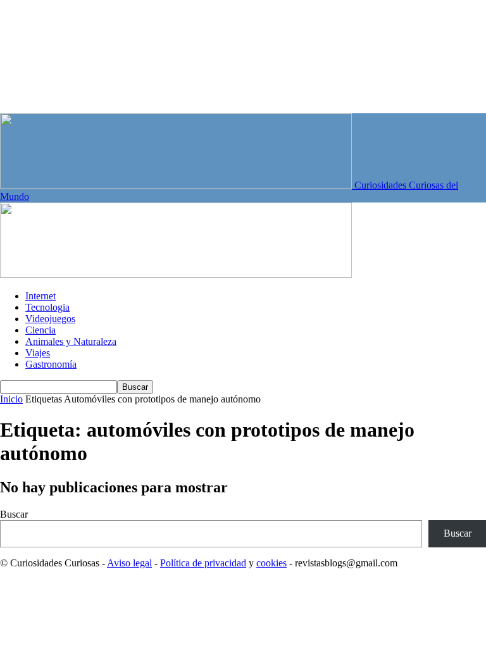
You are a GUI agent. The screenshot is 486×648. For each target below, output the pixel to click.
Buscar (14, 514)
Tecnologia (47, 307)
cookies (271, 563)
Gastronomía (51, 364)
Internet (40, 295)
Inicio (11, 399)
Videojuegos (50, 318)
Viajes (37, 352)
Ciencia (40, 330)
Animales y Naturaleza (70, 341)
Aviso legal (129, 563)
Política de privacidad (203, 563)
